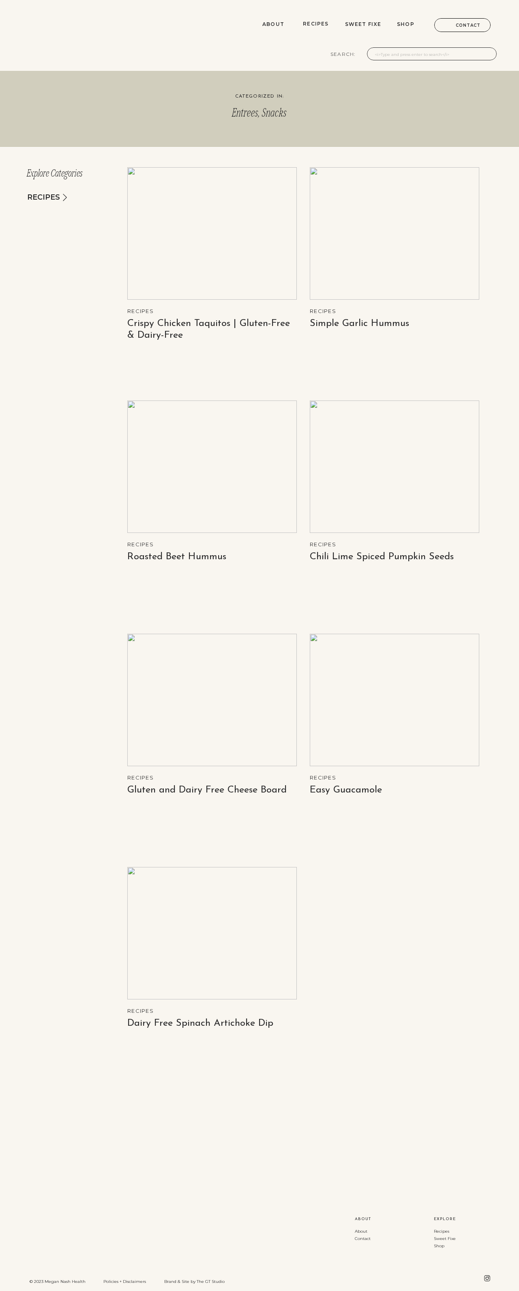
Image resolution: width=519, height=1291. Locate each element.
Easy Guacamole (346, 790)
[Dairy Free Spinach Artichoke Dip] (212, 933)
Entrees (245, 112)
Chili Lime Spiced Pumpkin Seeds (382, 557)
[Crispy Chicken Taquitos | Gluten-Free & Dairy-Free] (212, 233)
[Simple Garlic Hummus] (394, 233)
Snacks (274, 112)
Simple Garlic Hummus (359, 323)
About (361, 1231)
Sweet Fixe (445, 1238)
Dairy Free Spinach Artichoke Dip (200, 1023)
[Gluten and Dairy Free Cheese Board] (212, 700)
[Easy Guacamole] (394, 700)
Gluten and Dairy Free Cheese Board (207, 790)
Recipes (140, 311)
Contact (363, 1238)
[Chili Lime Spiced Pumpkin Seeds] (394, 467)
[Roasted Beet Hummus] (212, 467)
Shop (439, 1245)
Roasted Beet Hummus (176, 557)
